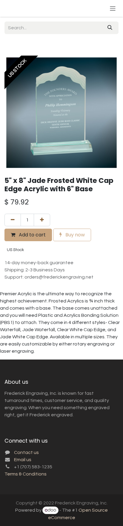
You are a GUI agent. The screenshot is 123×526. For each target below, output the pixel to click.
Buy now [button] (74, 234)
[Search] (110, 28)
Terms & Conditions (25, 474)
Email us (22, 459)
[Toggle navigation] (113, 8)
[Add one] (42, 220)
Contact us (26, 452)
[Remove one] (12, 220)
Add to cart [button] (32, 234)
